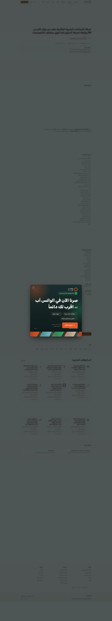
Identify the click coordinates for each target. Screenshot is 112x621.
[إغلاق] (33, 287)
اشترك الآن (69, 325)
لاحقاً (35, 328)
